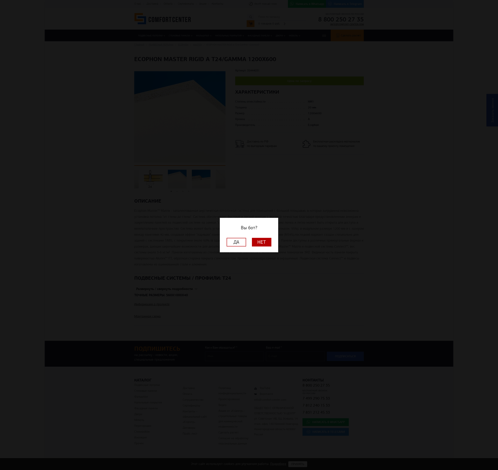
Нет (261, 242)
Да (236, 242)
